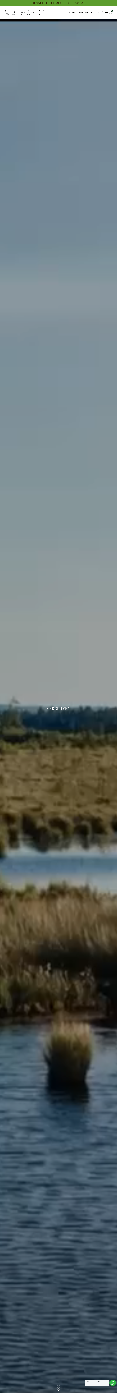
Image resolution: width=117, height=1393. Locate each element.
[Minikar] (110, 12)
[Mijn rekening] (103, 12)
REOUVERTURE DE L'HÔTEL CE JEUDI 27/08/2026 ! (59, 3)
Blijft (72, 12)
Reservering (85, 12)
